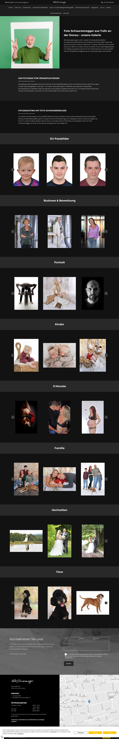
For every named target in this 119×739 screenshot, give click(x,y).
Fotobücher (27, 7)
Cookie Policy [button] (53, 731)
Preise (108, 7)
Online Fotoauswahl (82, 7)
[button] (89, 702)
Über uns (18, 7)
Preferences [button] (20, 733)
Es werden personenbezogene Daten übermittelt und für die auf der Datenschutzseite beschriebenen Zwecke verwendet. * (86, 656)
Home (10, 7)
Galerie (102, 7)
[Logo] (59, 2)
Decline (95, 732)
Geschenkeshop (56, 13)
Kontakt (66, 13)
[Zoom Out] (61, 679)
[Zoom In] (61, 677)
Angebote (94, 7)
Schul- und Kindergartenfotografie (62, 7)
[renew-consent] (2, 737)
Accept (110, 732)
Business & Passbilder (40, 7)
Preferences (81, 732)
